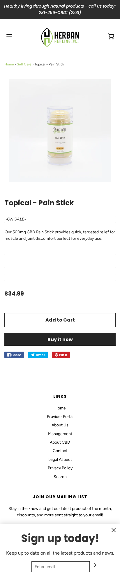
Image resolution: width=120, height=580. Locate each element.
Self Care (24, 64)
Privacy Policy (60, 468)
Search (60, 476)
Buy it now (60, 339)
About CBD (60, 442)
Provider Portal (60, 416)
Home (9, 64)
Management (60, 433)
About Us (60, 425)
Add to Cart (60, 320)
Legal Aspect (60, 459)
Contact (60, 450)
